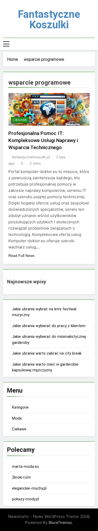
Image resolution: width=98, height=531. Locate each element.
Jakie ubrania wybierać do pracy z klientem (48, 325)
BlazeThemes (60, 522)
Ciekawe (20, 120)
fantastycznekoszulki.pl (31, 157)
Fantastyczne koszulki (49, 19)
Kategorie (20, 407)
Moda (17, 418)
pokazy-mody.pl (25, 499)
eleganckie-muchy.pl (29, 488)
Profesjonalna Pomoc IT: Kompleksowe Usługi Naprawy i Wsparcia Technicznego (43, 140)
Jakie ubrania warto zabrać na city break (47, 353)
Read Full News (21, 255)
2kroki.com (21, 477)
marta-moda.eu (25, 466)
